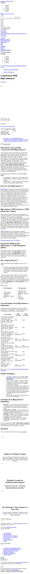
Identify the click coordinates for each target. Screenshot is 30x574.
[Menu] (2, 15)
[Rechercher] (15, 18)
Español (7, 8)
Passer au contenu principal (7, 1)
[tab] (15, 140)
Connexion (3, 31)
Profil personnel (8, 33)
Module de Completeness (9, 553)
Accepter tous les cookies (17, 571)
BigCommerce (4, 189)
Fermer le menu (6, 28)
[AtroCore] (15, 82)
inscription (4, 32)
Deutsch (7, 5)
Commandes (3, 34)
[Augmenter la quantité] (14, 131)
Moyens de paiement (21, 33)
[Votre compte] (2, 25)
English (7, 6)
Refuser (2, 571)
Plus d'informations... (15, 569)
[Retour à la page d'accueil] (7, 13)
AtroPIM (6, 231)
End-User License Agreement (10, 535)
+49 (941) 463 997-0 (17, 523)
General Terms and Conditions (10, 537)
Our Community (7, 533)
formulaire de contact (11, 527)
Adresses (14, 33)
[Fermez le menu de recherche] (19, 18)
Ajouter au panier (4, 132)
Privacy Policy (6, 538)
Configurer (8, 571)
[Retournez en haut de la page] (2, 567)
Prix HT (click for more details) (8, 126)
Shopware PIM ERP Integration (10, 550)
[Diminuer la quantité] (6, 131)
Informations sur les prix (20, 562)
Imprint (5, 541)
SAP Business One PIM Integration (11, 549)
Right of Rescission (7, 539)
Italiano (7, 11)
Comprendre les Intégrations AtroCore (12, 548)
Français (7, 9)
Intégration (3, 129)
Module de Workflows (8, 552)
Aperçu (2, 33)
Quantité (3, 131)
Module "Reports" (7, 554)
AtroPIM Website (7, 534)
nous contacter (23, 431)
